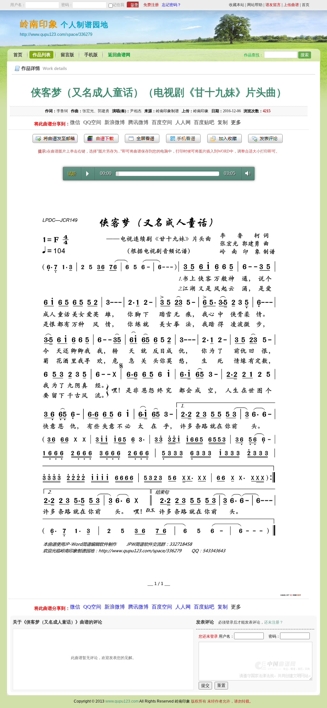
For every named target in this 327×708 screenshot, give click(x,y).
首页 (305, 5)
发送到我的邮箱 (55, 138)
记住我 (118, 5)
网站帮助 (254, 5)
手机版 (91, 54)
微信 (75, 122)
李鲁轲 (62, 111)
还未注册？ (273, 622)
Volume (246, 173)
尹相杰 (135, 111)
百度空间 (162, 122)
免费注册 (151, 5)
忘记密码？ (171, 5)
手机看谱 (183, 138)
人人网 (183, 122)
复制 (222, 122)
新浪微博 (114, 122)
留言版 (67, 54)
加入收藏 (224, 138)
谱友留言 (273, 5)
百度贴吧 (204, 122)
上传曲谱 (291, 5)
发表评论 (265, 138)
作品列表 (41, 54)
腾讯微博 (138, 122)
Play (87, 173)
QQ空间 (92, 122)
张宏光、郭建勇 (95, 111)
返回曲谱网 (119, 54)
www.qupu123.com (122, 701)
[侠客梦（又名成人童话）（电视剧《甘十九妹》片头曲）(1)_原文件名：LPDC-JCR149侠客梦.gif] (158, 595)
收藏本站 (236, 5)
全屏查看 (142, 138)
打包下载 (101, 138)
